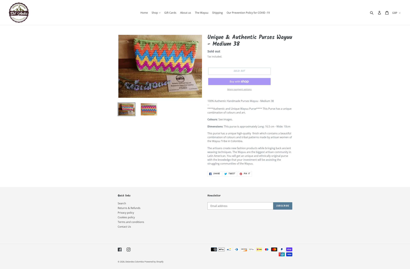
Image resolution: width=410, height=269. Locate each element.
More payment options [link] (239, 89)
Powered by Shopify (154, 261)
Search (122, 203)
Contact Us (124, 226)
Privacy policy (126, 212)
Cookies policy (126, 217)
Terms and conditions (131, 222)
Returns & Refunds (129, 208)
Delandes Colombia (134, 261)
